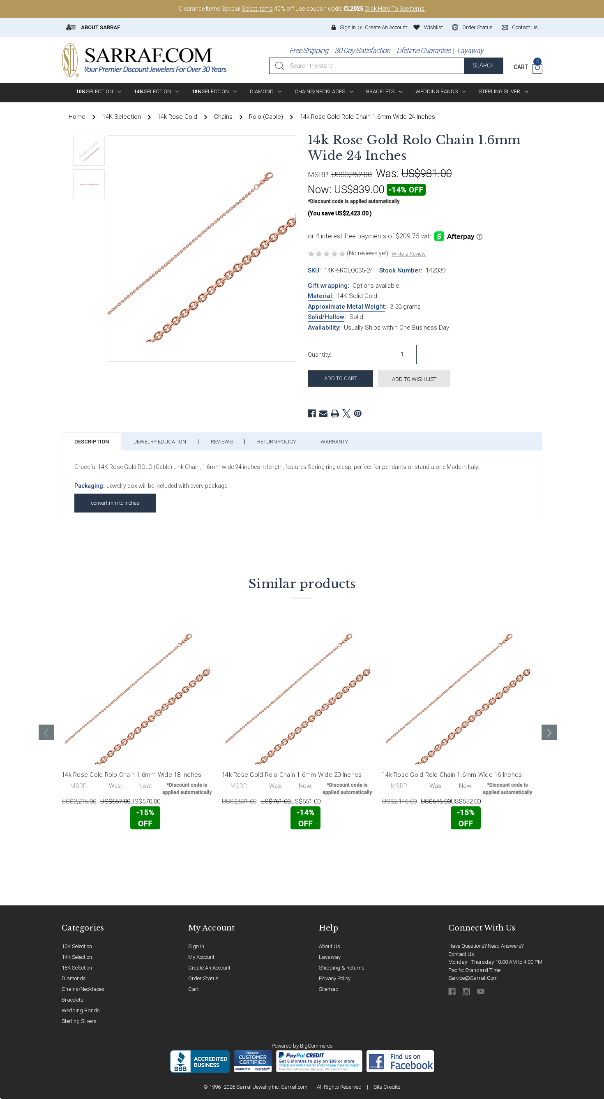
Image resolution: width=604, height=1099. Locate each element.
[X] (346, 413)
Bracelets (380, 91)
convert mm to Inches (115, 503)
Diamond (262, 91)
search (484, 65)
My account (201, 957)
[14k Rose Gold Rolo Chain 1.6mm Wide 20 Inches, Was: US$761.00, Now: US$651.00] (297, 692)
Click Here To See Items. (395, 8)
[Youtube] (481, 991)
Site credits (387, 1087)
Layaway (470, 50)
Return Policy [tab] (276, 442)
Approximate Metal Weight (346, 306)
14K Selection (77, 957)
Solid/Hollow (326, 317)
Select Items (257, 8)
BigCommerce (316, 1046)
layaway (330, 957)
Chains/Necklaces (320, 91)
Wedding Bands (436, 91)
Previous (46, 732)
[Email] (323, 413)
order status (477, 27)
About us (329, 946)
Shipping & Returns (341, 968)
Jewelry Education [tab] (160, 442)
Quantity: (319, 354)
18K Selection (77, 968)
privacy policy (334, 978)
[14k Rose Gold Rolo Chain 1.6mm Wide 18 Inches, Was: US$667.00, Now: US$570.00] (137, 692)
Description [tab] (91, 442)
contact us (525, 27)
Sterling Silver (499, 91)
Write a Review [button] (409, 254)
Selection (94, 91)
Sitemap (329, 989)
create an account (209, 968)
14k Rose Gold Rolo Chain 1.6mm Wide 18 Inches (131, 774)
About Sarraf (100, 27)
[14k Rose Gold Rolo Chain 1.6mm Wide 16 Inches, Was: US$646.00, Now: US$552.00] (458, 692)
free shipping (308, 50)
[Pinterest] (358, 413)
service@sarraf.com (473, 978)
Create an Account (386, 27)
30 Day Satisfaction (362, 50)
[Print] (335, 413)
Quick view (187, 846)
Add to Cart (98, 847)
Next (549, 732)
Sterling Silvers (79, 1021)
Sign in (348, 27)
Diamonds (74, 978)
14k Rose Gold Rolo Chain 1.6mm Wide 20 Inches (292, 774)
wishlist (433, 27)
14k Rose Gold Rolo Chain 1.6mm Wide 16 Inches (452, 774)
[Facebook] (312, 413)
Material (320, 296)
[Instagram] (467, 991)
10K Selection (77, 946)
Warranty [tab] (334, 442)
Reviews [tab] (222, 442)
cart (193, 989)
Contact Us (461, 954)
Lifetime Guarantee (423, 50)
